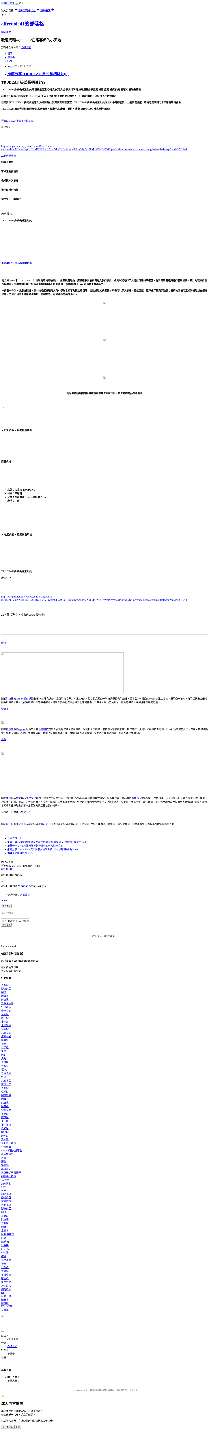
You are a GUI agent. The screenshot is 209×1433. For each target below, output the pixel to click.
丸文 (18, 798)
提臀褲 (5, 1309)
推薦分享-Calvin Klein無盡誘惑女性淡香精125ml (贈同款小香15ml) (42, 849)
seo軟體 (5, 1180)
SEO (3, 1186)
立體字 (5, 1223)
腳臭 (3, 992)
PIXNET (81, 1390)
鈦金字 (5, 1245)
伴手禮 (5, 1047)
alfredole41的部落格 (22, 24)
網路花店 (6, 1194)
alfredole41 (6, 869)
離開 (18, 1427)
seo (2, 1292)
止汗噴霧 (6, 1025)
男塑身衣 (44, 729)
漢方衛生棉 (46, 824)
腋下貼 (5, 1018)
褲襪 (3, 1256)
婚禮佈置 (6, 1197)
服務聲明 (134, 1390)
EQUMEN (6, 1306)
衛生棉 (9, 824)
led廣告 (5, 1241)
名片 (9, 61)
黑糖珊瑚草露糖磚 (11, 1172)
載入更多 (6, 906)
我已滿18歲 (7, 1427)
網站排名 (6, 1183)
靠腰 (3, 1158)
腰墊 (3, 1161)
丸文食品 (31, 798)
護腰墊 (5, 1165)
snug (3, 642)
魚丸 (3, 1058)
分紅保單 (6, 1147)
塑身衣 (5, 708)
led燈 (4, 1238)
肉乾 (3, 1055)
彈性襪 (5, 1252)
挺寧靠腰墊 (7, 1154)
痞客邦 (24, 886)
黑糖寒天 (6, 1169)
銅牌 (3, 1227)
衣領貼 (5, 985)
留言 (31, 886)
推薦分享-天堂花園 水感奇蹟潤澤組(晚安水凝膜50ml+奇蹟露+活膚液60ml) (46, 842)
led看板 (5, 1249)
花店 (3, 1190)
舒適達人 (23, 824)
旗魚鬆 (135, 798)
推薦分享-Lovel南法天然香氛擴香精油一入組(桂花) (34, 845)
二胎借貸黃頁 (8, 155)
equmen (22, 729)
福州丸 (5, 1069)
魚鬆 (3, 739)
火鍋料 (5, 1066)
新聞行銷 (6, 1296)
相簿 (9, 53)
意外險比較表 (8, 1143)
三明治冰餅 (7, 1003)
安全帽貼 (6, 1010)
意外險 (5, 1139)
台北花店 (6, 1205)
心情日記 (26, 47)
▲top (4, 900)
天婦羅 (5, 1062)
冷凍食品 (6, 1073)
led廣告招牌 (7, 1234)
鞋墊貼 (5, 1029)
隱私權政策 (122, 1390)
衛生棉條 (6, 1282)
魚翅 (3, 1077)
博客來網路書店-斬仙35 (20, 853)
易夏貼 (5, 1014)
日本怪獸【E (14, 838)
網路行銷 (6, 1289)
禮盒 (25, 812)
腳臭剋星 (28, 698)
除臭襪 (9, 698)
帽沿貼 (5, 1091)
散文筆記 (25, 894)
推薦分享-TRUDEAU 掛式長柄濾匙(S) (38, 74)
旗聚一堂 (6, 1036)
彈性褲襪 (6, 1260)
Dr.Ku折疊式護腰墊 (11, 1150)
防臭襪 (5, 999)
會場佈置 (6, 1201)
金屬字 (5, 1230)
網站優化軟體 (8, 1176)
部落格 (11, 57)
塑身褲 (5, 1303)
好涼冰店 (6, 1007)
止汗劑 (5, 1021)
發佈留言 (6, 925)
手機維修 (6, 1275)
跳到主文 (6, 32)
